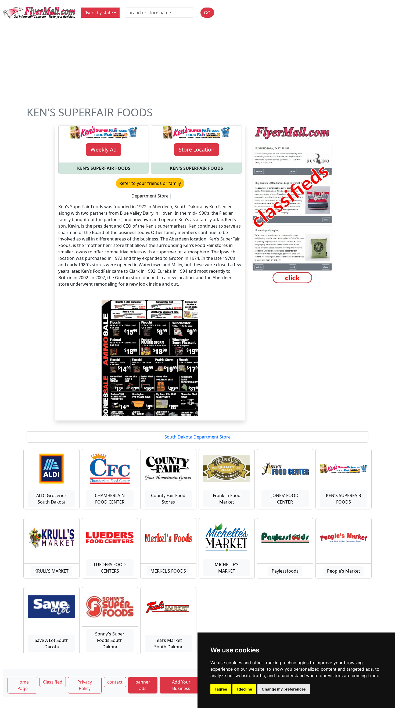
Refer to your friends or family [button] (150, 183)
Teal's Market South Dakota (168, 643)
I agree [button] (221, 689)
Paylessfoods (285, 571)
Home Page (22, 685)
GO (207, 13)
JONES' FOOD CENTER (285, 499)
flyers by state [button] (98, 13)
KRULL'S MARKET (51, 571)
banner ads (142, 685)
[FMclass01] (292, 205)
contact (115, 682)
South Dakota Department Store (197, 437)
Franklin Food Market (226, 499)
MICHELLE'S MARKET (227, 568)
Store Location (196, 149)
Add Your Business (181, 685)
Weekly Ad (104, 149)
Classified (52, 682)
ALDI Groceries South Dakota (51, 499)
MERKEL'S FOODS (168, 571)
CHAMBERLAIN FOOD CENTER (110, 499)
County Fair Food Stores (168, 499)
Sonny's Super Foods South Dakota (109, 640)
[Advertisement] (197, 65)
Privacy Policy (84, 685)
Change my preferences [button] (284, 689)
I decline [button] (244, 689)
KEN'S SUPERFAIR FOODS (343, 499)
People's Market (343, 571)
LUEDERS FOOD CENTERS (110, 568)
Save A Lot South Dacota (52, 643)
